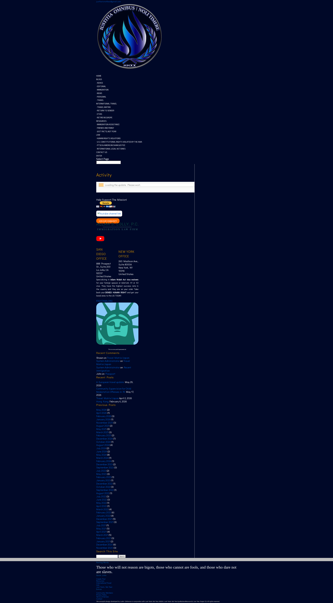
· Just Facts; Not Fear (106, 131)
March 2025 (102, 432)
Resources (100, 581)
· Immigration (102, 90)
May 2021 (101, 528)
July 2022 (101, 496)
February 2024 (103, 461)
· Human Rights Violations (108, 138)
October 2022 (103, 486)
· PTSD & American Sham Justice (110, 145)
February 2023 (103, 477)
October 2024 (103, 441)
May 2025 (101, 429)
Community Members (104, 593)
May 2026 (101, 409)
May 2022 (101, 502)
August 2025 (102, 425)
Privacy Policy (101, 595)
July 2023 (101, 470)
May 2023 (101, 474)
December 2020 (104, 544)
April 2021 (101, 531)
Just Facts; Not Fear (104, 587)
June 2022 (101, 499)
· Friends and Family (105, 128)
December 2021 (104, 518)
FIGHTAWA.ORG (104, 300)
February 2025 (103, 435)
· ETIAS (99, 114)
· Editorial (101, 86)
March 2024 (102, 457)
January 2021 (103, 541)
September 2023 (105, 467)
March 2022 (102, 509)
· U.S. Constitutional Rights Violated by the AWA (119, 142)
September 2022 (105, 489)
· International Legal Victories (111, 149)
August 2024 (102, 445)
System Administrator (108, 360)
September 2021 (104, 522)
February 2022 (103, 512)
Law (97, 585)
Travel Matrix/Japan (118, 357)
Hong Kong (102, 401)
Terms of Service (102, 596)
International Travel (103, 583)
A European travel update (110, 382)
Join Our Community (108, 221)
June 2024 (101, 451)
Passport (110, 373)
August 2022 (102, 493)
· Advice (99, 83)
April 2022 (101, 506)
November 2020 (104, 547)
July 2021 (101, 525)
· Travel (100, 100)
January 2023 (103, 480)
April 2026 (101, 412)
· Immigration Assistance (108, 124)
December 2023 (104, 464)
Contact (99, 599)
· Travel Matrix (103, 107)
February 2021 (103, 538)
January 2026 (103, 419)
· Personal (101, 97)
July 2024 (101, 448)
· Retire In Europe (104, 117)
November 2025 (104, 422)
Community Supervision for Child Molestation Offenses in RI (113, 390)
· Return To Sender (105, 110)
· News (99, 93)
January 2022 (103, 515)
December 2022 (104, 483)
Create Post (100, 579)
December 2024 (104, 438)
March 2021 (102, 534)
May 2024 (101, 454)
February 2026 (103, 416)
